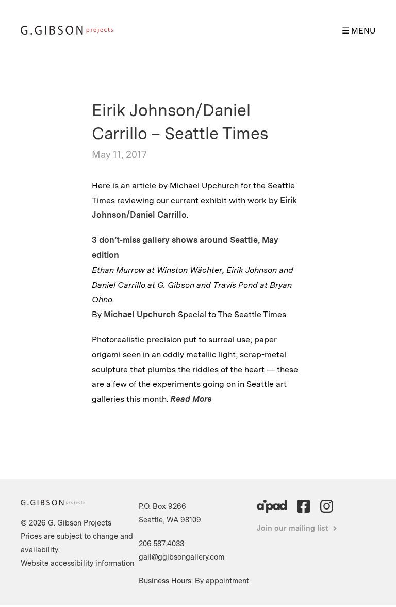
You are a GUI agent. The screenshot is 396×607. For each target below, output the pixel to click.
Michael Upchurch (140, 314)
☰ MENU (358, 31)
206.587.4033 (161, 543)
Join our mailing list (292, 527)
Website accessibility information (77, 563)
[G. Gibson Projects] (67, 32)
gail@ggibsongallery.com (181, 556)
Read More (191, 399)
